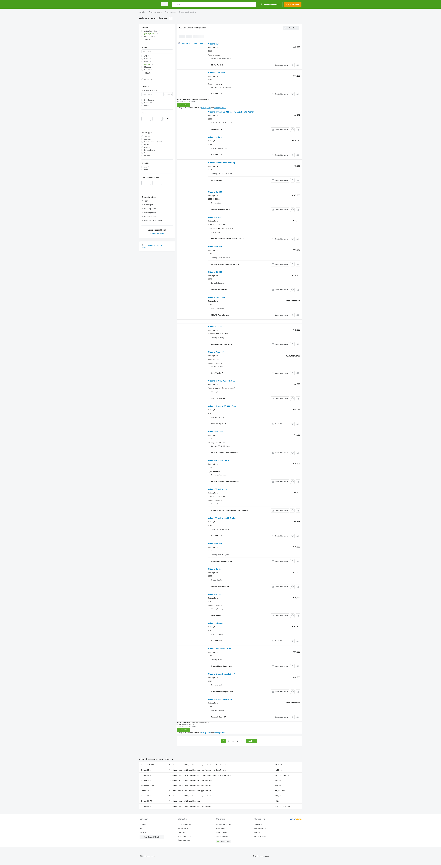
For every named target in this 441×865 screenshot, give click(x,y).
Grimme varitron (215, 137)
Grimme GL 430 (215, 217)
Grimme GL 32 (146, 791)
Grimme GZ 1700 (215, 432)
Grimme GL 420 (215, 327)
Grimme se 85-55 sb (216, 73)
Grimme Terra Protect (217, 489)
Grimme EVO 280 (147, 765)
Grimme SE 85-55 (147, 785)
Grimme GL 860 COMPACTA (220, 699)
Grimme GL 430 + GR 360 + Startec (223, 406)
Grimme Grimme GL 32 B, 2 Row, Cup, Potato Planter (231, 112)
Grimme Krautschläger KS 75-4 (221, 674)
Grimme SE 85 (146, 780)
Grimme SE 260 (146, 770)
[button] (292, 65)
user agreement (220, 108)
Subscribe (183, 105)
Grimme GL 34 (214, 44)
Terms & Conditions (185, 824)
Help (141, 828)
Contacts (143, 832)
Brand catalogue (184, 840)
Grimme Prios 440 (216, 352)
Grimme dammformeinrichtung (221, 163)
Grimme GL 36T (215, 594)
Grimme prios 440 (215, 623)
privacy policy (206, 108)
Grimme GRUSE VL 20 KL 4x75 (221, 381)
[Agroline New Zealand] (149, 4)
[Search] (174, 4)
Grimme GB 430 (215, 192)
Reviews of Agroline (185, 836)
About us (143, 824)
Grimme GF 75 (146, 801)
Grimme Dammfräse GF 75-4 (220, 649)
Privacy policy (183, 828)
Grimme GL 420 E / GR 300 (219, 460)
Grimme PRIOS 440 (216, 297)
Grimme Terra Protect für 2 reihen (222, 518)
